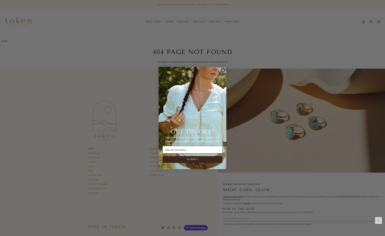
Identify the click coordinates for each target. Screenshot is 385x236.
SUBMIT (192, 159)
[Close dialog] (223, 70)
